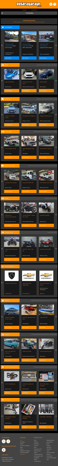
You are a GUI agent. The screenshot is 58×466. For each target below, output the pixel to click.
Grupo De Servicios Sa (46, 221)
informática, (35, 399)
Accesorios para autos (38, 454)
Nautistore (8, 323)
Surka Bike (26, 423)
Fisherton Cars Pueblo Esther (46, 355)
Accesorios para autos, (39, 367)
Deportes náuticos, (44, 300)
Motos (35, 447)
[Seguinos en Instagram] (50, 4)
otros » (55, 401)
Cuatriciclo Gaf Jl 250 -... (29, 249)
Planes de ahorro (37, 450)
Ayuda (21, 447)
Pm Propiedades (45, 54)
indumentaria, (53, 399)
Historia (21, 449)
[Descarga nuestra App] (4, 450)
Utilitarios (36, 442)
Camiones (36, 445)
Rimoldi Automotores (11, 86)
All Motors (26, 221)
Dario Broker (26, 323)
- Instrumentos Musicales (51, 457)
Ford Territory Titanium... (29, 148)
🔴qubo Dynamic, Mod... (46, 116)
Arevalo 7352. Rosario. (45, 45)
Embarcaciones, (35, 300)
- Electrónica (48, 447)
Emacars (43, 187)
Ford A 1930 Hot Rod (45, 351)
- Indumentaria (49, 456)
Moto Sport (44, 255)
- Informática (48, 449)
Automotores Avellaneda (26, 289)
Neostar (8, 153)
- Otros (47, 459)
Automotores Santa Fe (12, 356)
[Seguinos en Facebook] (54, 4)
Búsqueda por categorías (25, 450)
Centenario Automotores (43, 86)
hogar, (39, 399)
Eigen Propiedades (11, 54)
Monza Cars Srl (27, 187)
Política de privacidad (24, 452)
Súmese (21, 443)
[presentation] (2, 45)
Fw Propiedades (27, 54)
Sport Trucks (9, 120)
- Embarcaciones (37, 461)
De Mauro (26, 86)
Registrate (34, 10)
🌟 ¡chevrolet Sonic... (45, 82)
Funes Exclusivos (27, 153)
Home (21, 440)
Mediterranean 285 (45, 317)
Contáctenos (22, 454)
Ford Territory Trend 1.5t (46, 148)
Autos (35, 440)
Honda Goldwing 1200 (28, 351)
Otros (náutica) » (53, 300)
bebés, (43, 399)
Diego (42, 120)
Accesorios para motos (50, 367)
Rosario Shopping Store (10, 422)
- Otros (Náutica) (49, 442)
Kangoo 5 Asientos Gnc (29, 116)
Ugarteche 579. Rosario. (29, 45)
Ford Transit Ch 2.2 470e (29, 182)
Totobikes (43, 423)
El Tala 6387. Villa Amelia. (10, 45)
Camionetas (36, 443)
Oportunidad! (26, 82)
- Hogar (47, 450)
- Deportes (48, 454)
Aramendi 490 (26, 317)
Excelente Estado (27, 215)
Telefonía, (23, 399)
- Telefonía (48, 445)
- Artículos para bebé (50, 452)
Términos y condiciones (25, 445)
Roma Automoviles (28, 120)
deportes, (47, 399)
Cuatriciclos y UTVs (38, 449)
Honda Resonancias (11, 221)
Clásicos (35, 452)
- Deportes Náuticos (50, 440)
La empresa (22, 442)
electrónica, (29, 399)
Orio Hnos (8, 389)
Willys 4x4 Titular (9, 351)
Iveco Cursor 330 (44, 182)
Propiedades (36, 457)
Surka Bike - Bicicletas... (29, 417)
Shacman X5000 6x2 (10, 182)
